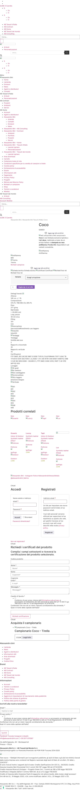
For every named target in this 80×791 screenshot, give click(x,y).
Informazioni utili (10, 173)
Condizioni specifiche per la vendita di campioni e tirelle (24, 163)
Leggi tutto (27, 637)
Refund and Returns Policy (13, 182)
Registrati (48, 532)
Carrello (7, 159)
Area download (9, 157)
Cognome (14, 578)
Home (6, 80)
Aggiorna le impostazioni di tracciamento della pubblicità (25, 696)
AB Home (7, 29)
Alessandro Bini (9, 117)
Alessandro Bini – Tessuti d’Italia (15, 145)
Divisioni (7, 84)
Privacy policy (6, 714)
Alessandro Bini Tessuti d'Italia (32, 220)
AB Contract (8, 27)
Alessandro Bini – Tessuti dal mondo (17, 152)
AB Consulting (9, 34)
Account (7, 112)
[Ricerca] (66, 53)
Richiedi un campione (12, 184)
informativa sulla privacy (50, 600)
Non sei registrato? (18, 541)
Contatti (7, 91)
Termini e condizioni (11, 189)
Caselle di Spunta (18, 596)
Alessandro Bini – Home (12, 143)
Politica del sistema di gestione (15, 698)
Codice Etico (8, 661)
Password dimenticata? (21, 521)
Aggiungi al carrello (25, 287)
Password (20, 509)
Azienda (11, 119)
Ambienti (7, 105)
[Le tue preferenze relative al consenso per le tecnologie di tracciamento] (3, 787)
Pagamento (8, 175)
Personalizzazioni (10, 49)
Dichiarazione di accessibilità (14, 168)
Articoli (6, 47)
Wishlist (7, 191)
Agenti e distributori (11, 89)
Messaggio (15, 587)
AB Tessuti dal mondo (12, 31)
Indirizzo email (53, 498)
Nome (13, 565)
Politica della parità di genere (15, 701)
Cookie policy (9, 166)
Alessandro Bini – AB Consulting (15, 129)
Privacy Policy (9, 177)
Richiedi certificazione (20, 616)
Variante (18, 277)
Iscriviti (4, 733)
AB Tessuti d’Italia (10, 24)
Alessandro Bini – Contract (14, 131)
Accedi (17, 517)
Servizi (6, 108)
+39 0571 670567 (26, 738)
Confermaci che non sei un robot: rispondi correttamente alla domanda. (38, 605)
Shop (6, 187)
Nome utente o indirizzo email (22, 499)
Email (13, 580)
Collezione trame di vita (13, 161)
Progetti (7, 180)
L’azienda (7, 82)
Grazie (6, 170)
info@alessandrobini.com (9, 738)
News (6, 87)
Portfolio (11, 136)
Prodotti (7, 103)
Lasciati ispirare (13, 147)
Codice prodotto (17, 559)
